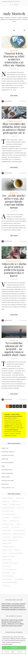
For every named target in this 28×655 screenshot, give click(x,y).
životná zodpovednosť (10, 582)
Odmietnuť (19, 652)
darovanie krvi (14, 520)
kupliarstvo (6, 533)
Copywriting (5, 459)
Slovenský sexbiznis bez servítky (11, 1)
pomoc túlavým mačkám (10, 540)
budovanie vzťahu (8, 511)
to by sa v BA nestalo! (10, 569)
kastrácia (6, 527)
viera (14, 572)
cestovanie (6, 517)
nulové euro (6, 537)
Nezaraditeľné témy (7, 469)
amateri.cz (6, 501)
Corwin (5, 520)
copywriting (16, 517)
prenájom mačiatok (9, 546)
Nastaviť (7, 652)
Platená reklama (6, 477)
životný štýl (7, 585)
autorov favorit (15, 504)
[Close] (26, 635)
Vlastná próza (5, 484)
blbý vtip (21, 507)
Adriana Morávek (8, 498)
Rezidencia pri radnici (16, 553)
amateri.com (20, 498)
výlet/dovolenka (8, 576)
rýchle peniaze (7, 559)
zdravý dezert (7, 579)
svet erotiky (7, 566)
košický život (7, 530)
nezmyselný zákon (19, 533)
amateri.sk (15, 501)
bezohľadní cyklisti (9, 507)
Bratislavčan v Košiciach (8, 451)
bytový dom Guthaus (9, 514)
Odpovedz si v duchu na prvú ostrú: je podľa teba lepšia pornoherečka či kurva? (14, 269)
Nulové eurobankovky (7, 473)
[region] (14, 644)
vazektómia (6, 572)
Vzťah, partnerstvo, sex (8, 487)
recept (5, 553)
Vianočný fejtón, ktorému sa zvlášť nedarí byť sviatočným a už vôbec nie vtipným (14, 59)
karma (18, 524)
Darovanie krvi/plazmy (7, 462)
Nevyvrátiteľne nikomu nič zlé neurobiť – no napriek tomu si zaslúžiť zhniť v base (14, 349)
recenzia (17, 550)
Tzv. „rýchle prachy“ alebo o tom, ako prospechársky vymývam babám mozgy (14, 201)
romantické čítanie (9, 556)
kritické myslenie (19, 530)
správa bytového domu (10, 563)
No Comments (22, 101)
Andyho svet (14, 50)
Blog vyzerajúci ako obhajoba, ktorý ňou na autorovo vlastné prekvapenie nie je (14, 128)
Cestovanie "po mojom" (8, 455)
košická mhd (15, 527)
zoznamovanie (19, 579)
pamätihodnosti (18, 537)
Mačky (3, 466)
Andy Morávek (14, 13)
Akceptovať (14, 647)
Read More (14, 95)
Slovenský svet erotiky (14, 121)
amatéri (5, 504)
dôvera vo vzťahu (8, 524)
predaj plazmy (7, 543)
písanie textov (7, 550)
